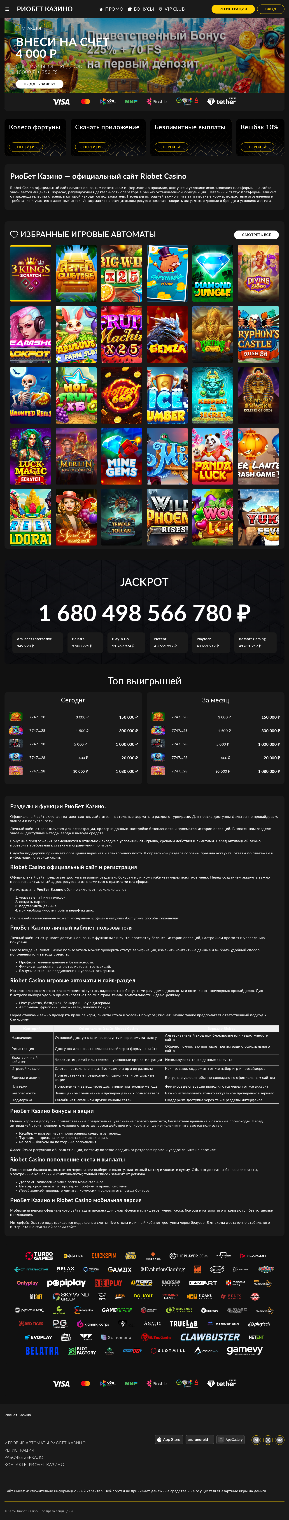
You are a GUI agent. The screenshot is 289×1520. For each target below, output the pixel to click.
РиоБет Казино (45, 9)
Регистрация (233, 9)
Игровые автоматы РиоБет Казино (45, 1443)
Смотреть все (256, 235)
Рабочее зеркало (24, 1458)
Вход (270, 9)
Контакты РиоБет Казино (34, 1465)
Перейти (26, 147)
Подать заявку (40, 84)
